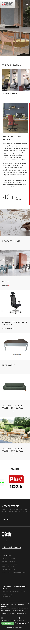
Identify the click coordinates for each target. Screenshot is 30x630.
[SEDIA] (7, 4)
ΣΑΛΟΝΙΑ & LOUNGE (8, 569)
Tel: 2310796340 (7, 594)
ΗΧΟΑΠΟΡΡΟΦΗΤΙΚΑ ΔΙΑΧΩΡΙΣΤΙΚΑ (14, 572)
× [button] (28, 603)
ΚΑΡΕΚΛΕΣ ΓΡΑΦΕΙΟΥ (9, 561)
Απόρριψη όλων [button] (21, 623)
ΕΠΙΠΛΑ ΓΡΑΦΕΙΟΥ (8, 567)
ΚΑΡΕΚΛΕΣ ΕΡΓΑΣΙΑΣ (9, 93)
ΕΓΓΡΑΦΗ (5, 520)
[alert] (15, 616)
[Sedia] (7, 534)
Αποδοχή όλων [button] (7, 623)
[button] (15, 627)
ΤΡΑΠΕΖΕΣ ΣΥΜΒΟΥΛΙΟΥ (10, 564)
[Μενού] (27, 4)
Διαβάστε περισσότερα (6, 615)
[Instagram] (6, 541)
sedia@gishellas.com (11, 547)
